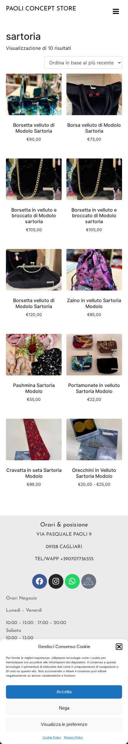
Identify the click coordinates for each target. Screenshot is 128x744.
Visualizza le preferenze (64, 724)
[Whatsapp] (72, 581)
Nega (64, 707)
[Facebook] (39, 581)
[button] (119, 647)
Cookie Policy (52, 737)
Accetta (64, 691)
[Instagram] (56, 581)
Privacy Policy (73, 737)
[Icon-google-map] (88, 581)
